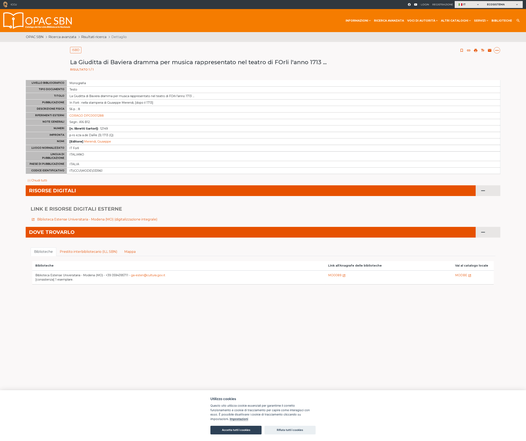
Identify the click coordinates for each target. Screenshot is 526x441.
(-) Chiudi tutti (37, 180)
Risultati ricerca (93, 37)
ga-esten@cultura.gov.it (148, 275)
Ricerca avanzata (389, 20)
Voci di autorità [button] (421, 20)
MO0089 (337, 275)
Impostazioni (239, 419)
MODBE (463, 275)
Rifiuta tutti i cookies (290, 430)
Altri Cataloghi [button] (454, 20)
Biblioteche (501, 20)
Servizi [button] (480, 20)
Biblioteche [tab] (43, 252)
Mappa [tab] (130, 252)
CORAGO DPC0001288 (86, 115)
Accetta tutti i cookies (236, 430)
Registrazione (442, 4)
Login (425, 4)
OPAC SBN (35, 37)
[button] (469, 4)
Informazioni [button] (357, 20)
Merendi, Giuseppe (97, 141)
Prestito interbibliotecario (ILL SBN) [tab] (88, 252)
